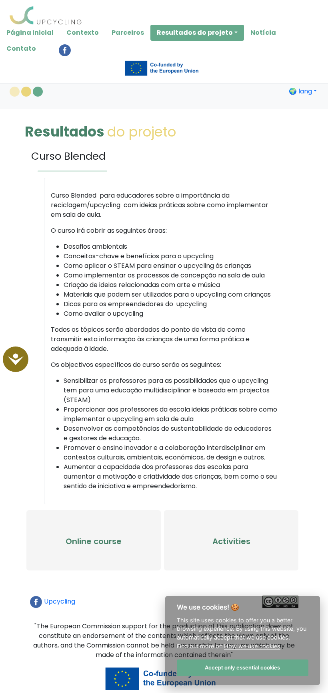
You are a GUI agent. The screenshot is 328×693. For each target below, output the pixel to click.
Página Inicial (30, 32)
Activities (231, 541)
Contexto (82, 32)
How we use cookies (252, 646)
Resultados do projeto (195, 32)
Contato (21, 48)
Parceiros (128, 32)
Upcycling (58, 601)
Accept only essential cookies (242, 667)
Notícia (263, 32)
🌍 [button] (300, 91)
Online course (94, 541)
